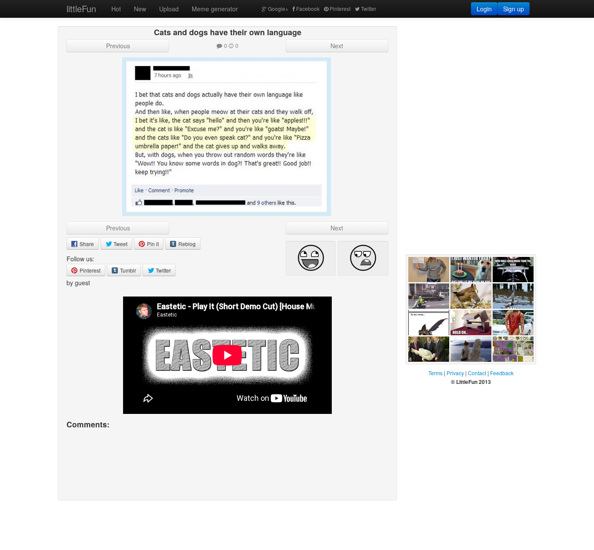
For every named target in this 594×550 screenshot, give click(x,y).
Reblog (186, 243)
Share (86, 243)
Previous (118, 45)
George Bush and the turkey (428, 370)
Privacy (455, 373)
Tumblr (127, 270)
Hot (116, 8)
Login (484, 8)
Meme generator (215, 8)
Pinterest (340, 8)
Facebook (308, 8)
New (140, 8)
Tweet (119, 243)
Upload (169, 8)
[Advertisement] (471, 80)
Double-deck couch (468, 344)
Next (336, 45)
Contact (477, 373)
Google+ (278, 8)
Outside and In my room (428, 344)
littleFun (81, 8)
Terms (435, 373)
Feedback (502, 373)
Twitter (368, 8)
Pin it (152, 243)
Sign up (513, 8)
